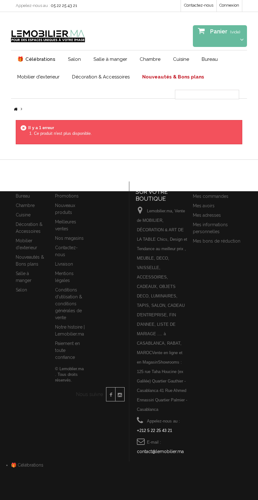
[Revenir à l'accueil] (16, 109)
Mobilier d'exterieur (38, 77)
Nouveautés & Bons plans (173, 77)
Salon (74, 59)
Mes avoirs (204, 205)
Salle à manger (110, 59)
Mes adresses (207, 215)
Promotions (67, 195)
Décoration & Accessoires (101, 77)
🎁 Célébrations (27, 465)
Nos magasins (69, 238)
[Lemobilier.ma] (48, 33)
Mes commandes (210, 196)
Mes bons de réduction (216, 241)
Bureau (210, 59)
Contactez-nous (198, 5)
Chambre (150, 59)
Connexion (229, 5)
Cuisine (181, 59)
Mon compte (208, 185)
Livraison (64, 264)
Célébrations (36, 59)
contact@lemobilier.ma (160, 451)
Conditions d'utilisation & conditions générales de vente (68, 303)
